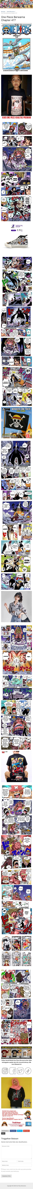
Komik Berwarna (11, 11)
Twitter (20, 1130)
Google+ (27, 1130)
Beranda (3, 11)
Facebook (13, 1130)
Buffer (3, 1133)
